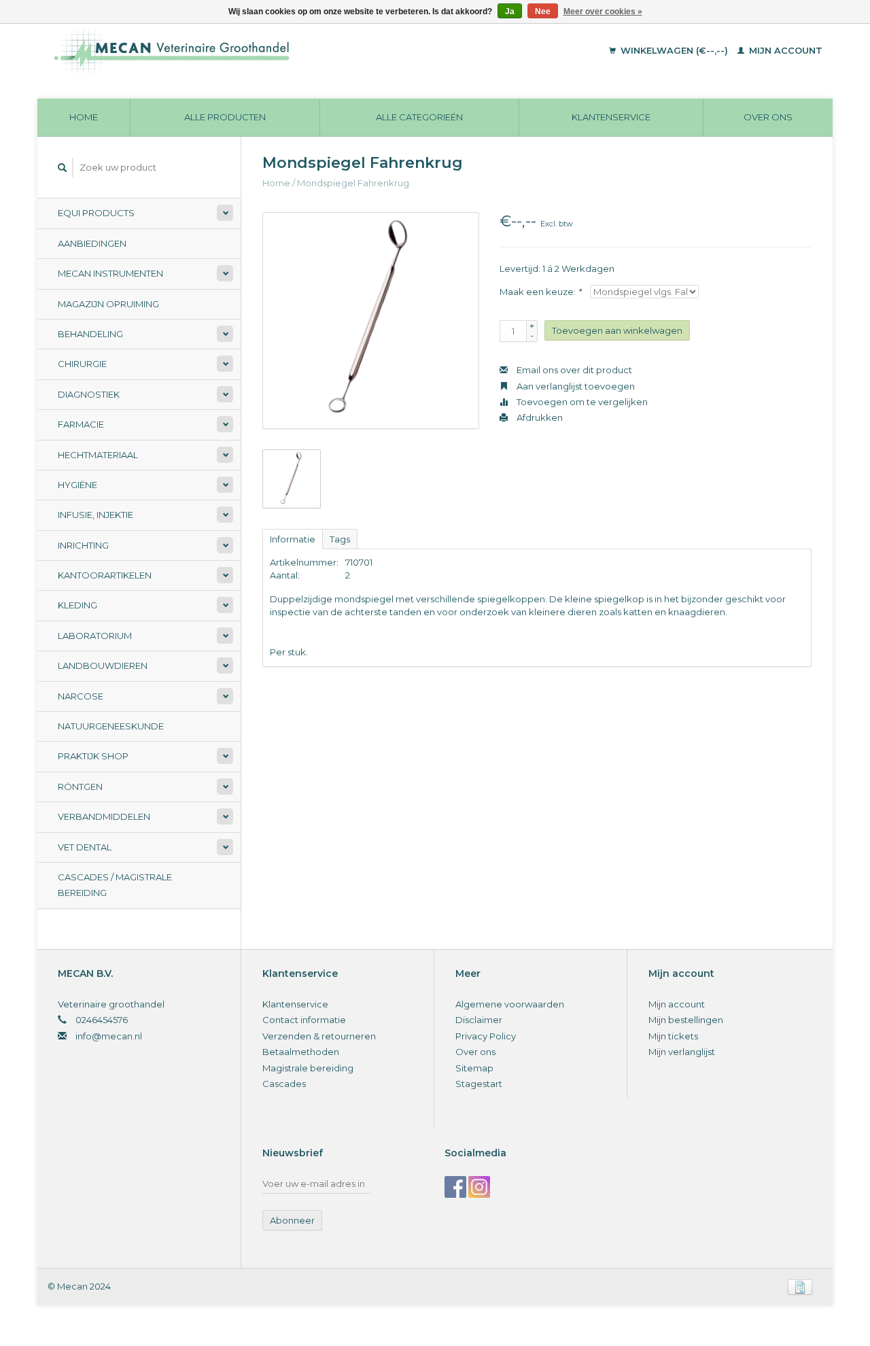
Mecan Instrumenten (110, 273)
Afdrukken (539, 417)
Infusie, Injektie (95, 514)
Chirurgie (82, 363)
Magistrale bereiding (307, 1068)
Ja (510, 11)
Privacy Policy (485, 1036)
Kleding (77, 605)
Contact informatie (304, 1019)
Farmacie (81, 424)
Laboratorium (95, 635)
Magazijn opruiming (108, 303)
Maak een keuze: (540, 291)
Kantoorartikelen (105, 575)
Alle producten (225, 116)
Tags (340, 539)
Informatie (292, 539)
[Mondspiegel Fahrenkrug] (370, 320)
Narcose (80, 696)
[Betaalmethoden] (800, 1286)
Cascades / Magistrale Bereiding (115, 885)
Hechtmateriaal (98, 454)
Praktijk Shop (93, 755)
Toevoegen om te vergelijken (581, 401)
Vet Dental (84, 847)
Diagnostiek (89, 394)
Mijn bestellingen (685, 1019)
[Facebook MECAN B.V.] (455, 1187)
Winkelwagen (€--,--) (674, 50)
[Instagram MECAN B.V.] (479, 1187)
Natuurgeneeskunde (111, 726)
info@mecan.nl (108, 1036)
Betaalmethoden (300, 1051)
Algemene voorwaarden (509, 1004)
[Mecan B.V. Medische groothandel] (265, 51)
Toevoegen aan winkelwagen (617, 330)
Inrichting (83, 545)
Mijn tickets (673, 1036)
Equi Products (96, 212)
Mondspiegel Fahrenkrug (353, 182)
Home (83, 116)
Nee (543, 11)
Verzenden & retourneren (319, 1036)
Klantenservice (611, 116)
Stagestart (478, 1083)
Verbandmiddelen (104, 816)
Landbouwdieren (102, 665)
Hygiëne (77, 484)
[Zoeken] (62, 167)
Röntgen (80, 786)
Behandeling (90, 333)
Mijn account (784, 50)
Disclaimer (478, 1019)
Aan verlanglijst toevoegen (575, 386)
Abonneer (292, 1220)
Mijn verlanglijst (681, 1051)
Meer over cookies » (602, 11)
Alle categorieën (419, 116)
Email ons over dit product (573, 369)
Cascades (284, 1083)
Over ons (768, 116)
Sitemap (474, 1068)
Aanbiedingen (92, 243)
